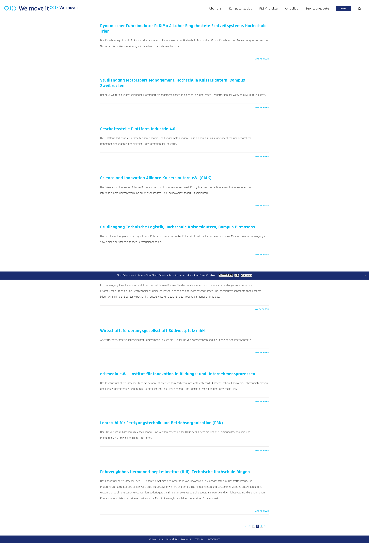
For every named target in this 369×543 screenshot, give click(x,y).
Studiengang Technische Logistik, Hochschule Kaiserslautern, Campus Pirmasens (177, 227)
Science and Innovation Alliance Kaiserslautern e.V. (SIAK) (156, 178)
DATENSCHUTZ (214, 539)
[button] (359, 8)
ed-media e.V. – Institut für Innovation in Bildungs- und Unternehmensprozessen (177, 374)
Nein (237, 275)
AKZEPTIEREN (226, 275)
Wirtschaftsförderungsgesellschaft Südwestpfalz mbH (152, 330)
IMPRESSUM (198, 539)
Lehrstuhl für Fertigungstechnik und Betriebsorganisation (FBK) (161, 423)
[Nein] (365, 275)
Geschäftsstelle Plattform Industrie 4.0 (137, 129)
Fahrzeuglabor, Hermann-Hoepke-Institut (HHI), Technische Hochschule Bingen (175, 472)
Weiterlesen (262, 58)
